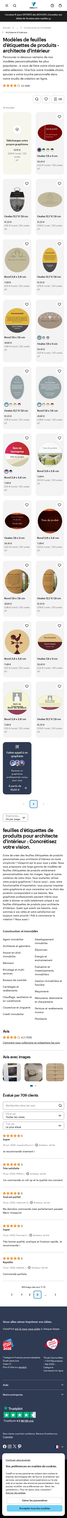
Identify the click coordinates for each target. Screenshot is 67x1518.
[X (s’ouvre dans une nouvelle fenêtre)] (14, 1447)
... (17, 27)
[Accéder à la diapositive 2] (36, 1086)
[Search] (60, 1105)
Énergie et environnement (43, 958)
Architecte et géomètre (16, 945)
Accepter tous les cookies (34, 1508)
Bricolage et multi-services (14, 971)
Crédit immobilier (13, 1014)
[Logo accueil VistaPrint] (33, 5)
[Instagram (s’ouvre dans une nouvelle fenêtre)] (9, 1447)
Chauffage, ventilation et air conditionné (17, 999)
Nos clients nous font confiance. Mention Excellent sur (30, 1435)
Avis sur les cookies (15, 1492)
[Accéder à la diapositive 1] (31, 1086)
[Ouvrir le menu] (7, 5)
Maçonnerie (42, 991)
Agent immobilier (13, 939)
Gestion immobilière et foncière (48, 982)
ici (50, 18)
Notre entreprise (13, 1394)
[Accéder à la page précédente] (12, 1295)
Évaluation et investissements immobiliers (44, 970)
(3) (60, 99)
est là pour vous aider (27, 1328)
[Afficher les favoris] (46, 99)
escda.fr (23, 1367)
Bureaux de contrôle (14, 980)
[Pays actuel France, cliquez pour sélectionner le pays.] (59, 1447)
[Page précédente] (24, 804)
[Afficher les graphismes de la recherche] (37, 99)
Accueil (6, 27)
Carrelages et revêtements (11, 988)
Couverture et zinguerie (16, 1007)
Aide (5, 1384)
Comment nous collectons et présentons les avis (31, 1042)
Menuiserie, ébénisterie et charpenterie (48, 999)
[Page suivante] (44, 804)
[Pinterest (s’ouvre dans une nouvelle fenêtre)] (19, 1447)
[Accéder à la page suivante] (55, 1295)
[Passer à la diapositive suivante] (62, 1073)
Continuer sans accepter (18, 1460)
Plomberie (41, 1018)
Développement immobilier (44, 941)
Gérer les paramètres (34, 1500)
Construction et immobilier (37, 27)
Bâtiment (8, 963)
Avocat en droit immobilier (12, 954)
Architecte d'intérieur (17, 32)
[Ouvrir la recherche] (15, 5)
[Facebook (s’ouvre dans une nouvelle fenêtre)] (4, 1447)
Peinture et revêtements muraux (49, 1010)
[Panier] (60, 5)
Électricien (41, 949)
